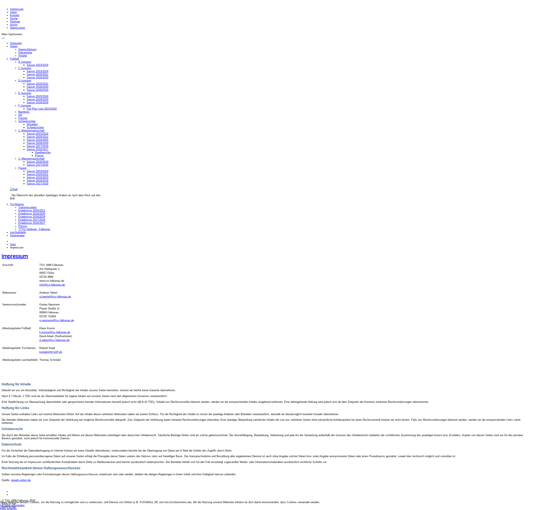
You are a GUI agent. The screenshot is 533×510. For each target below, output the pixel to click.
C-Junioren (24, 68)
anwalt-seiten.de (21, 480)
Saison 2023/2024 (37, 65)
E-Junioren (24, 93)
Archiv (14, 24)
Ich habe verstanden (12, 505)
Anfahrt (22, 55)
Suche (14, 18)
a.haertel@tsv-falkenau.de (55, 296)
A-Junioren (24, 61)
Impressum (17, 9)
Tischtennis (17, 204)
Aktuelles (32, 124)
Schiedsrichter (27, 121)
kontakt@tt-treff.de (50, 352)
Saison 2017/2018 (37, 146)
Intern (13, 12)
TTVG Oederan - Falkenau (34, 229)
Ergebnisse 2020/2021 (31, 210)
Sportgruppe (17, 235)
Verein (13, 46)
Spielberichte (43, 152)
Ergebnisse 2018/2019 (31, 216)
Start (13, 244)
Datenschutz (17, 27)
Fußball (14, 58)
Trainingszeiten (27, 207)
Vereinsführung (27, 49)
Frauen (22, 168)
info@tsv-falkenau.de (52, 284)
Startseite (16, 43)
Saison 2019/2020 (37, 77)
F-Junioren (24, 105)
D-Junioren (24, 80)
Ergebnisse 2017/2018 (31, 219)
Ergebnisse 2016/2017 (31, 223)
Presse (39, 155)
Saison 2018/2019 (37, 90)
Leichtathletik (18, 232)
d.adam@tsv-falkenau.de (54, 340)
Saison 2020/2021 (37, 74)
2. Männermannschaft (31, 158)
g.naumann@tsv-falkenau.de (56, 320)
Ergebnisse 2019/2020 (31, 213)
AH (20, 115)
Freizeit (22, 118)
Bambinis (24, 111)
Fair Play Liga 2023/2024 (42, 108)
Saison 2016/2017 (37, 149)
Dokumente (25, 52)
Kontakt (14, 15)
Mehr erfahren (8, 508)
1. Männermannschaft (31, 130)
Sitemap (15, 21)
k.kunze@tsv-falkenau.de (54, 332)
